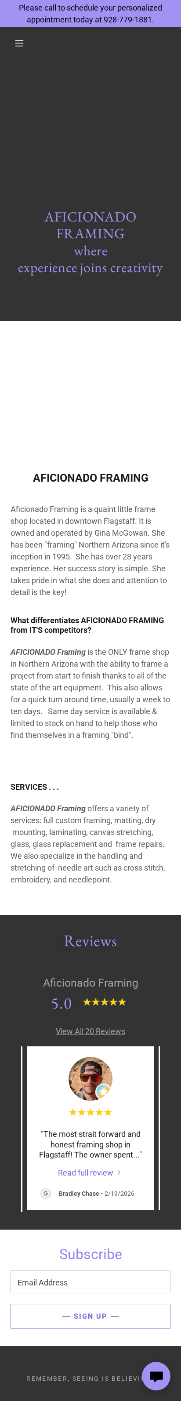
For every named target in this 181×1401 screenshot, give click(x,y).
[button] (19, 43)
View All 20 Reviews (90, 1031)
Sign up (90, 1316)
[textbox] (90, 1281)
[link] (90, 1172)
